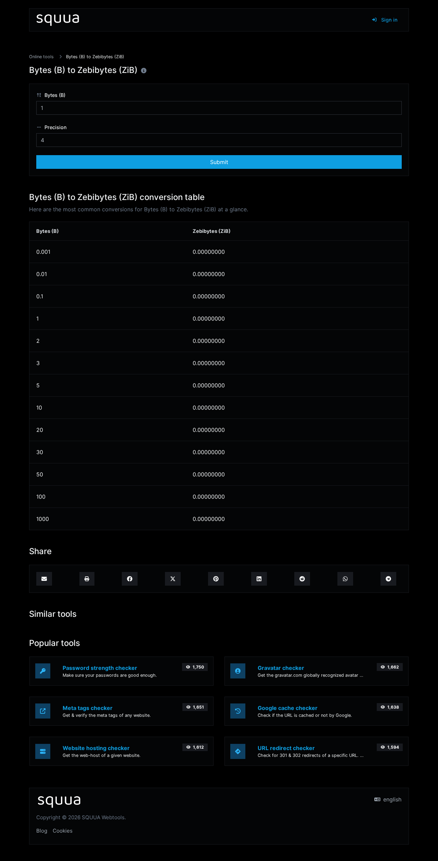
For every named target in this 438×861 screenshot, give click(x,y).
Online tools (41, 56)
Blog (41, 830)
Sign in (389, 20)
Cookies (63, 830)
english (391, 799)
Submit (219, 162)
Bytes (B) (54, 95)
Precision (55, 127)
